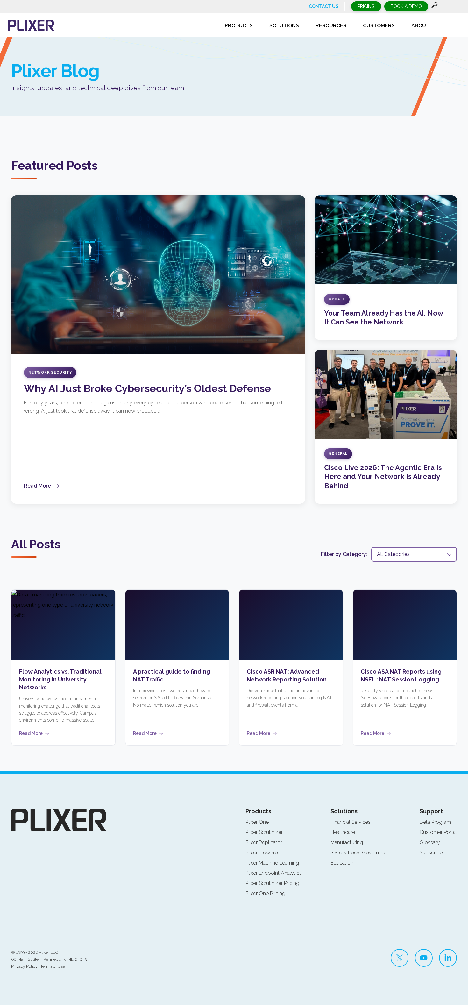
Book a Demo (406, 6)
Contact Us (323, 6)
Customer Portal (438, 832)
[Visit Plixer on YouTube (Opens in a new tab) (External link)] (424, 958)
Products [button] (239, 26)
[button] (434, 6)
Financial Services (350, 822)
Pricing (366, 6)
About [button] (420, 26)
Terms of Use (52, 966)
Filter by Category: (344, 554)
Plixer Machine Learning (272, 863)
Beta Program (435, 822)
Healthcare (342, 832)
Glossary (430, 842)
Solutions (344, 811)
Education (341, 863)
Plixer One (257, 822)
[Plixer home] (31, 25)
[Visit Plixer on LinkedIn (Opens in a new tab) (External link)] (448, 958)
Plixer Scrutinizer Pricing (272, 883)
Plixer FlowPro (261, 853)
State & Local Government (360, 853)
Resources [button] (331, 26)
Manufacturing (346, 842)
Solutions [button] (284, 26)
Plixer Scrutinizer (264, 832)
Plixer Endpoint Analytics (273, 873)
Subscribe (431, 853)
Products (258, 811)
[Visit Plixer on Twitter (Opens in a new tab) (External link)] (399, 958)
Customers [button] (379, 26)
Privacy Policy (24, 966)
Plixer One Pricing (265, 893)
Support (431, 811)
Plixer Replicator (263, 842)
